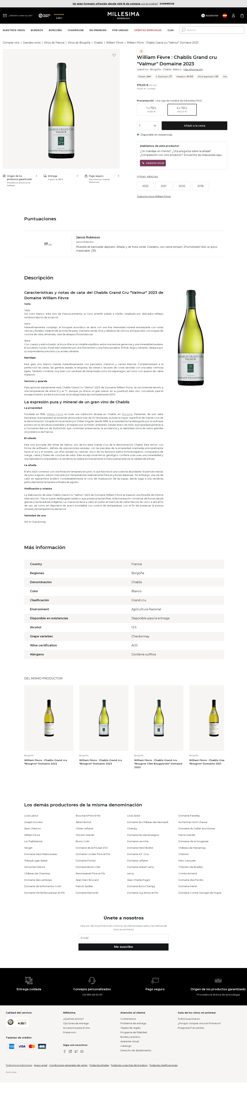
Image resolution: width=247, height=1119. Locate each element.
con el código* (115, 3)
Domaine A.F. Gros (138, 854)
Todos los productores (19, 1065)
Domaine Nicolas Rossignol (143, 834)
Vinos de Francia (54, 42)
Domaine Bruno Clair (88, 866)
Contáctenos (128, 1018)
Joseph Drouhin (33, 822)
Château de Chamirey (37, 873)
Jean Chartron (32, 828)
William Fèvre (114, 42)
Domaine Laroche (137, 841)
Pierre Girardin (186, 834)
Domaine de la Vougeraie (193, 841)
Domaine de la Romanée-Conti (42, 886)
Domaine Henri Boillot (140, 847)
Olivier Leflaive (84, 828)
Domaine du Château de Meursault (147, 822)
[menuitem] (14, 30)
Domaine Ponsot (86, 860)
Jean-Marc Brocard (87, 879)
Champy (132, 828)
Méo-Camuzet (187, 860)
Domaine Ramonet (87, 892)
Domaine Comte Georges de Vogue (199, 892)
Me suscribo (123, 947)
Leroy (130, 873)
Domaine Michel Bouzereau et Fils (44, 892)
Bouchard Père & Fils (88, 815)
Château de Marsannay (192, 847)
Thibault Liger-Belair (36, 860)
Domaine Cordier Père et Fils (93, 854)
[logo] (123, 15)
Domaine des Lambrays (38, 879)
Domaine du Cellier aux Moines (196, 828)
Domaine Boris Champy (141, 886)
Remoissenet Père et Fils (90, 873)
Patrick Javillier (84, 886)
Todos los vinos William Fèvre (154, 196)
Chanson (183, 854)
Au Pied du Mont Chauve (192, 822)
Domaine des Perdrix (190, 879)
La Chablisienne (33, 841)
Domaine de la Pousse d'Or (92, 847)
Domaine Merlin (187, 886)
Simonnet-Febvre (34, 866)
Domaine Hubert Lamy (140, 866)
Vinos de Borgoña (79, 42)
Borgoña (155, 69)
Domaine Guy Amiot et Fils (142, 892)
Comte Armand (187, 873)
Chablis (98, 42)
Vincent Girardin (85, 834)
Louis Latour (31, 815)
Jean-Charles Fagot (138, 879)
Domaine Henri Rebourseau (40, 854)
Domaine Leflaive (137, 860)
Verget (28, 847)
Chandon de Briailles (190, 866)
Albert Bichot (83, 822)
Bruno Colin (83, 841)
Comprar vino (11, 42)
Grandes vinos (32, 42)
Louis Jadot (133, 815)
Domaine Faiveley (189, 815)
